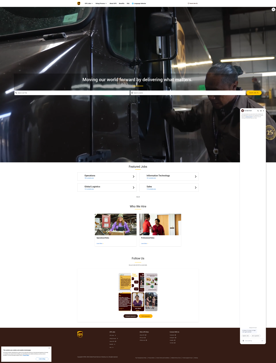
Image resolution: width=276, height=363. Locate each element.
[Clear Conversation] (258, 111)
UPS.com (142, 337)
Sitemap (196, 357)
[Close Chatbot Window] (263, 111)
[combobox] (72, 93)
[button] (138, 197)
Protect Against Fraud (187, 357)
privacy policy (249, 116)
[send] (262, 341)
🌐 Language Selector (139, 3)
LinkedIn (172, 340)
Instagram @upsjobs (131, 316)
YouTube (172, 342)
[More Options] (243, 341)
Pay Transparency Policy (140, 357)
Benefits (121, 3)
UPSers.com (142, 340)
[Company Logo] (78, 3)
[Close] (49, 348)
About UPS (113, 3)
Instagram (172, 337)
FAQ (128, 3)
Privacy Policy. (26, 355)
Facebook (172, 335)
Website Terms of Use (176, 357)
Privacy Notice (151, 357)
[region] (253, 225)
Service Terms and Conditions (162, 357)
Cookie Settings (42, 358)
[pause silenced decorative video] (273, 9)
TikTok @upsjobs (145, 316)
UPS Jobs (112, 335)
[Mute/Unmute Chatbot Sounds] (261, 111)
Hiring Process (113, 338)
